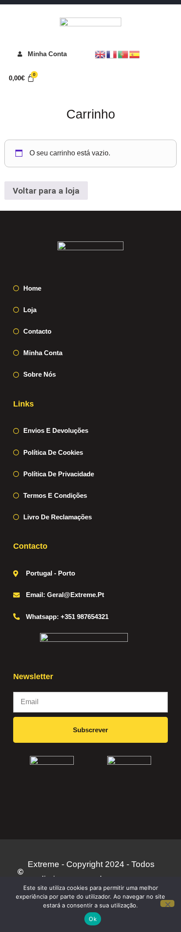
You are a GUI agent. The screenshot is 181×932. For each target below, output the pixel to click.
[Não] (167, 903)
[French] (112, 53)
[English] (100, 53)
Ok (93, 918)
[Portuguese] (123, 53)
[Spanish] (135, 53)
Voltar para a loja (46, 191)
